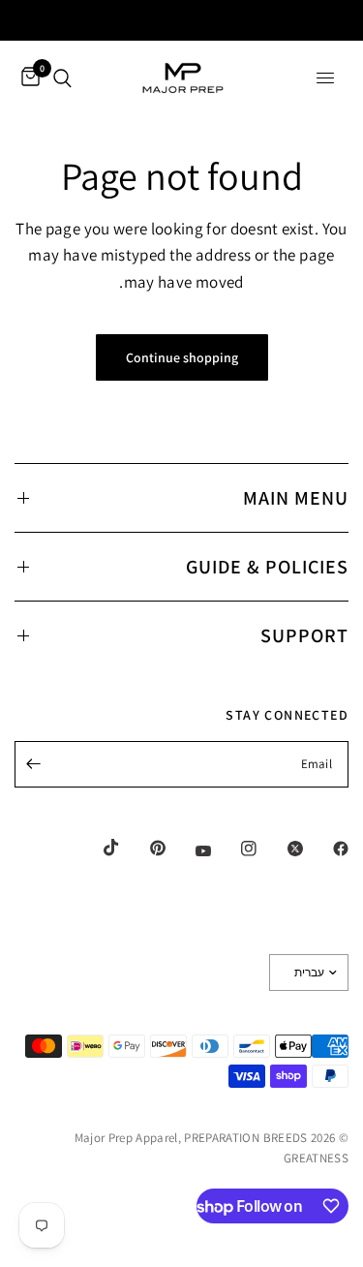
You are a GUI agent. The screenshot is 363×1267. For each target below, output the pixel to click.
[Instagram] (235, 848)
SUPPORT (304, 635)
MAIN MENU (295, 497)
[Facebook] (327, 848)
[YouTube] (189, 850)
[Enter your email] (34, 764)
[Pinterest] (144, 848)
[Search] (62, 78)
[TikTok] (97, 847)
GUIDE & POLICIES (267, 566)
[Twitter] (281, 848)
